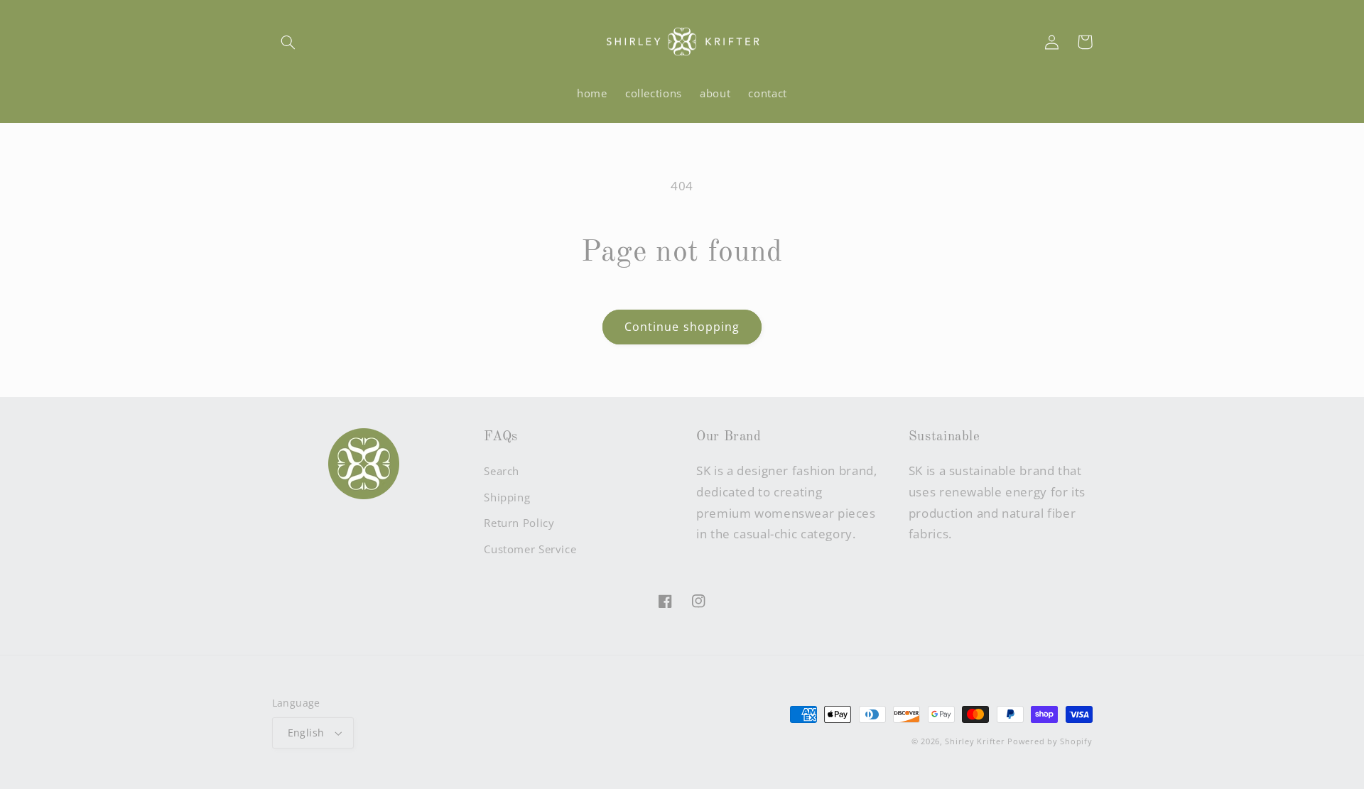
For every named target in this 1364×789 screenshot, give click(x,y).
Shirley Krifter (975, 741)
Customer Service (530, 549)
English (306, 732)
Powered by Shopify (1049, 741)
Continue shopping (682, 326)
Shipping (507, 497)
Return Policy (519, 523)
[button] (288, 42)
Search (501, 471)
